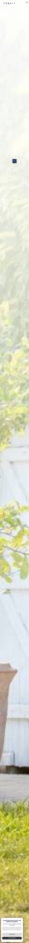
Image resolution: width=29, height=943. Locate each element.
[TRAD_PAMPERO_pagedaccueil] (9, 5)
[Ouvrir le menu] (27, 2)
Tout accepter (12, 938)
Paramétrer (12, 934)
